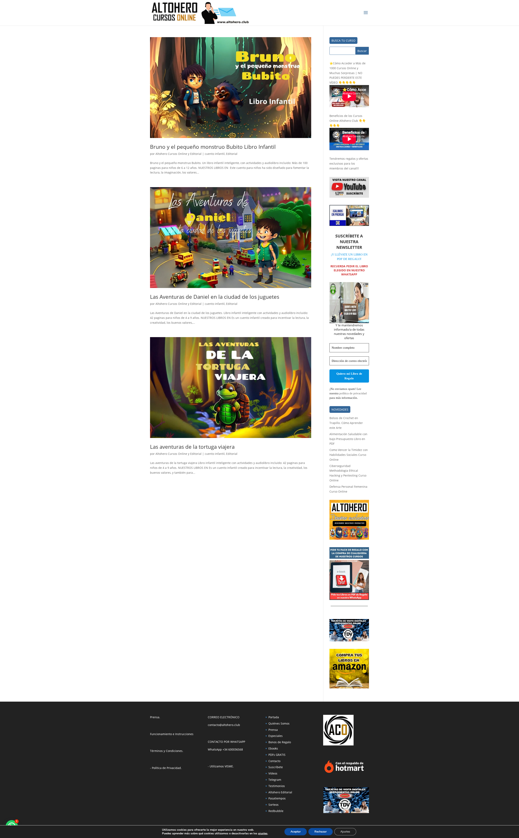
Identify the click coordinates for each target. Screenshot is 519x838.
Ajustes (345, 832)
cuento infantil (215, 154)
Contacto (274, 761)
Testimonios (276, 786)
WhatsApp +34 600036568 (225, 749)
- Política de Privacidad (165, 768)
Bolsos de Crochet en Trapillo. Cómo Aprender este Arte (346, 423)
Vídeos (272, 773)
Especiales (275, 736)
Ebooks (273, 748)
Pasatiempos (277, 798)
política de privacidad (353, 393)
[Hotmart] (344, 773)
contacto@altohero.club (224, 725)
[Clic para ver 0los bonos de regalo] (349, 599)
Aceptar (296, 832)
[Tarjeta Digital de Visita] (349, 640)
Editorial (231, 154)
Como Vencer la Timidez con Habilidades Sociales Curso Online (348, 455)
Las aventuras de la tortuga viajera (192, 446)
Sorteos (273, 805)
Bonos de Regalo (279, 742)
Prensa (154, 717)
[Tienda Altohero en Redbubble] (349, 538)
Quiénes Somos (279, 723)
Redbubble (275, 811)
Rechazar (320, 832)
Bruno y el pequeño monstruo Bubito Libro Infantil (213, 146)
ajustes (262, 833)
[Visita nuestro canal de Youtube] (349, 196)
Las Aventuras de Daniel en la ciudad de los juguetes (214, 296)
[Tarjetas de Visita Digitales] (346, 812)
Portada (273, 717)
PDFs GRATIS (276, 755)
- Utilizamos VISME (220, 766)
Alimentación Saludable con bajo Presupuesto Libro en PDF (348, 439)
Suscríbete (275, 767)
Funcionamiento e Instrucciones (171, 734)
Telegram (274, 780)
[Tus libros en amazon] (349, 687)
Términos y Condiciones (166, 751)
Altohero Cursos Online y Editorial (178, 154)
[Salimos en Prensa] (349, 225)
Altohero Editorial (280, 792)
